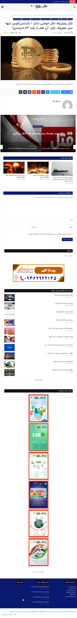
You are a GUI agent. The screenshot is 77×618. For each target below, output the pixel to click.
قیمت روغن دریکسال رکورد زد (64, 312)
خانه (15, 614)
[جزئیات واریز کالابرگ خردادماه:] (9, 322)
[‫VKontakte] (29, 92)
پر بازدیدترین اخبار (71, 590)
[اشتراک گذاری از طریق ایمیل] (25, 92)
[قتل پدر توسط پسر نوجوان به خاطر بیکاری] (9, 339)
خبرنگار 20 (66, 33)
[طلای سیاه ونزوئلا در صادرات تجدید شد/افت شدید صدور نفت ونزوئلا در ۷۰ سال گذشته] (62, 169)
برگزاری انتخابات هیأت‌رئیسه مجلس (62, 370)
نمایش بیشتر (38, 380)
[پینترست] (38, 92)
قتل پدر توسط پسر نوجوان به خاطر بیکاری (38, 134)
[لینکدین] (47, 92)
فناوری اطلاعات (17, 19)
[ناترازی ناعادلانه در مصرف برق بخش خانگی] (9, 330)
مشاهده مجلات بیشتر (38, 572)
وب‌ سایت (34, 227)
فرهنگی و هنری (26, 19)
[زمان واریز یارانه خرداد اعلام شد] (9, 306)
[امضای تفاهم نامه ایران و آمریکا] (9, 297)
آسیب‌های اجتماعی (38, 126)
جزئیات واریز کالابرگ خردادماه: (64, 320)
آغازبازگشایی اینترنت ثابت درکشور (63, 361)
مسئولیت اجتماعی (71, 592)
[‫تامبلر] (43, 92)
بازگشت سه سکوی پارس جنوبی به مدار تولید (60, 353)
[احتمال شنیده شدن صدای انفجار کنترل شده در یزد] (9, 347)
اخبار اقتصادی (72, 589)
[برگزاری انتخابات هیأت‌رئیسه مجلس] (9, 372)
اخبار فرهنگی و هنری (70, 596)
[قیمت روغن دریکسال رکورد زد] (9, 314)
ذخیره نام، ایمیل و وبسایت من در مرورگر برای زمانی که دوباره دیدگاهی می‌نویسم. (49, 234)
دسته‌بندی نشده (35, 19)
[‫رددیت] (34, 92)
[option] (38, 133)
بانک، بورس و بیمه (45, 19)
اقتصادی (65, 19)
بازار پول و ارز (55, 19)
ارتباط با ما (4, 614)
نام (71, 220)
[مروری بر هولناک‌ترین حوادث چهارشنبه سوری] (38, 168)
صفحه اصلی (68, 15)
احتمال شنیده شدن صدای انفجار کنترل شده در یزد (58, 345)
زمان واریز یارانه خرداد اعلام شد (64, 303)
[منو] (2, 7)
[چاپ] (20, 92)
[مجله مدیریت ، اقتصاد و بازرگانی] (38, 7)
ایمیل (71, 227)
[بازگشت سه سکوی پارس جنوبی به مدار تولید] (9, 355)
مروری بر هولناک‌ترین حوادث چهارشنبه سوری (40, 176)
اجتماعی (62, 15)
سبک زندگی (73, 594)
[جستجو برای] (75, 7)
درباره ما (10, 614)
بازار (60, 19)
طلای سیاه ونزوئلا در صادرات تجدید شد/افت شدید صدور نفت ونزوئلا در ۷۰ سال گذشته (62, 179)
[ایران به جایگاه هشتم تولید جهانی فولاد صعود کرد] (14, 168)
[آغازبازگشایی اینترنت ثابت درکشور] (9, 364)
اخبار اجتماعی (72, 587)
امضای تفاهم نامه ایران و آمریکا (64, 295)
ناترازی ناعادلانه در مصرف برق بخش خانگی (57, 1)
